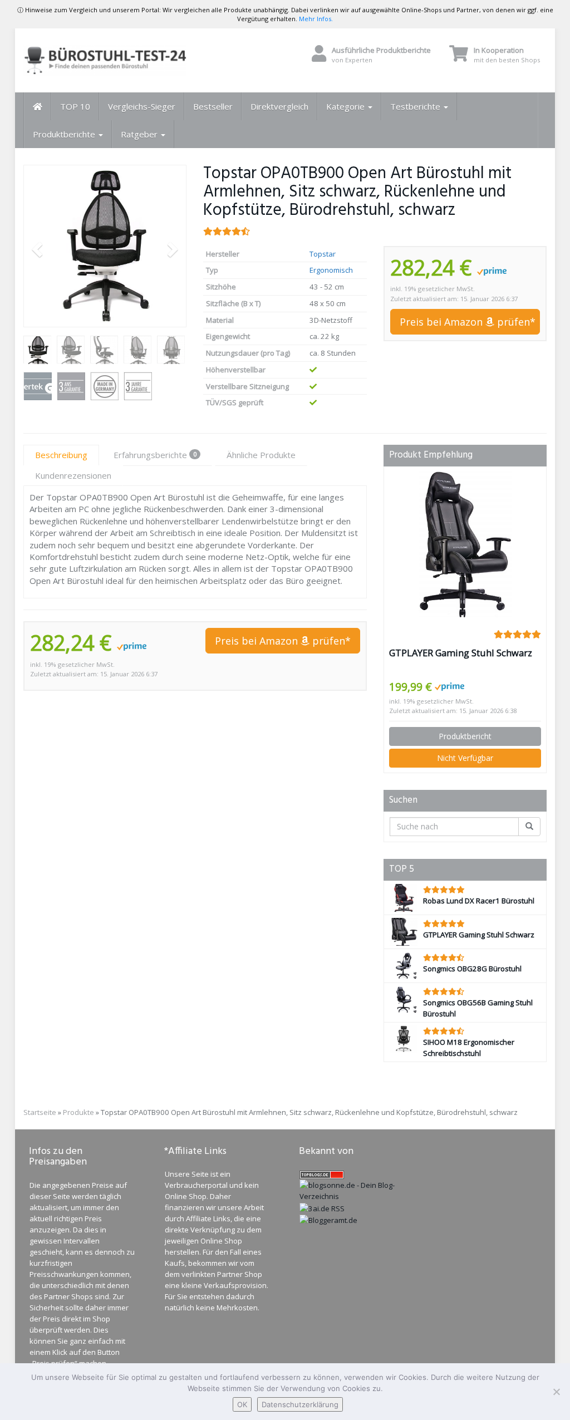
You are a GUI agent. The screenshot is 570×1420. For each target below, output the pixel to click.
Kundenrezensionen (73, 475)
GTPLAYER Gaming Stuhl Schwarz (460, 652)
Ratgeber (140, 134)
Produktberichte (65, 134)
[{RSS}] (322, 1207)
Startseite (39, 1112)
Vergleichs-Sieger (141, 106)
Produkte (78, 1112)
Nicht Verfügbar (465, 758)
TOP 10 (75, 106)
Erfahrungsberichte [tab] (155, 454)
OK (242, 1404)
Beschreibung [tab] (61, 454)
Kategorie (346, 106)
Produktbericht (465, 736)
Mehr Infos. (316, 18)
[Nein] (556, 1391)
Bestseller (213, 106)
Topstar (322, 254)
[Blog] (328, 1220)
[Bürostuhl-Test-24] (104, 60)
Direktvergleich (279, 106)
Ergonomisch (331, 270)
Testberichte (416, 106)
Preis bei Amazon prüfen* (467, 321)
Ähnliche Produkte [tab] (261, 454)
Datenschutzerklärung (300, 1404)
